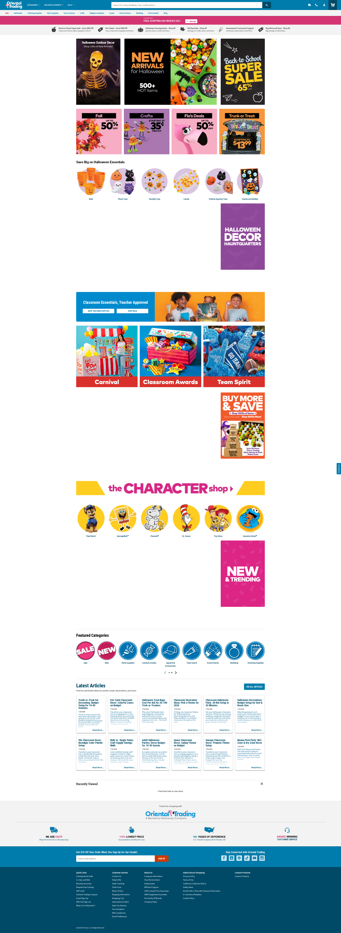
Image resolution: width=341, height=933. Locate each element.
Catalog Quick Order (84, 876)
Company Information (153, 876)
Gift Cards (80, 891)
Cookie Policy (188, 898)
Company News (150, 902)
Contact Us (116, 876)
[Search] (266, 5)
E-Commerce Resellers (192, 894)
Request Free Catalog (85, 887)
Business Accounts (83, 883)
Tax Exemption (118, 909)
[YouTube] (254, 858)
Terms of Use (188, 880)
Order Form (116, 887)
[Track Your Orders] (309, 5)
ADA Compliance (119, 913)
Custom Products (242, 876)
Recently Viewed (87, 784)
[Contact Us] (316, 5)
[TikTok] (247, 858)
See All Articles (254, 686)
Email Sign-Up (82, 898)
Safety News (188, 887)
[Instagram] (262, 858)
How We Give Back (152, 880)
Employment (149, 883)
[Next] (175, 672)
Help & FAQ (116, 880)
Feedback (338, 468)
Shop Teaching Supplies (98, 311)
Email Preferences (119, 916)
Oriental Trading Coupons (87, 894)
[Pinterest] (239, 858)
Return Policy (117, 891)
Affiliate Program (151, 887)
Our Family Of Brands (153, 898)
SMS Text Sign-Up (83, 902)
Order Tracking (118, 883)
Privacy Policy (189, 876)
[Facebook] (224, 858)
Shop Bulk (132, 311)
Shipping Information (121, 894)
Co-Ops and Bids (83, 880)
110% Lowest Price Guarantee (156, 891)
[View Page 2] (171, 672)
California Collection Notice (194, 883)
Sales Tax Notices (119, 905)
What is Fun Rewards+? (85, 905)
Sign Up (161, 858)
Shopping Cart (118, 898)
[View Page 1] (169, 672)
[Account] (324, 5)
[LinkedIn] (231, 858)
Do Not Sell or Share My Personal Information (201, 891)
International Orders (120, 902)
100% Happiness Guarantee (155, 894)
